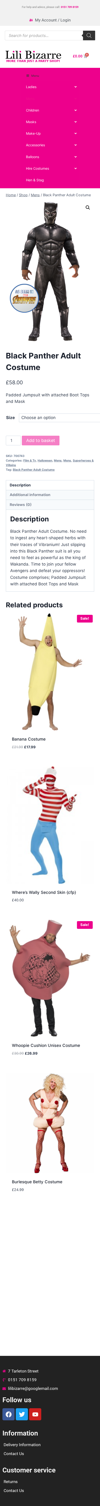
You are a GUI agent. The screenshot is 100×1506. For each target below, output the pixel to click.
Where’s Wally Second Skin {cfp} (44, 892)
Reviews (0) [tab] (21, 504)
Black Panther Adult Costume (34, 469)
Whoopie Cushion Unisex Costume (46, 1045)
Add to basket (40, 440)
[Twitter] (22, 1414)
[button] (87, 207)
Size (10, 417)
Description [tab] (20, 485)
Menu (35, 75)
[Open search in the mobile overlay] (50, 35)
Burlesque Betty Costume (37, 1181)
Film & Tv (29, 460)
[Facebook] (8, 1414)
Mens (58, 460)
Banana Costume (29, 739)
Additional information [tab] (30, 494)
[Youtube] (35, 1414)
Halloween (45, 460)
